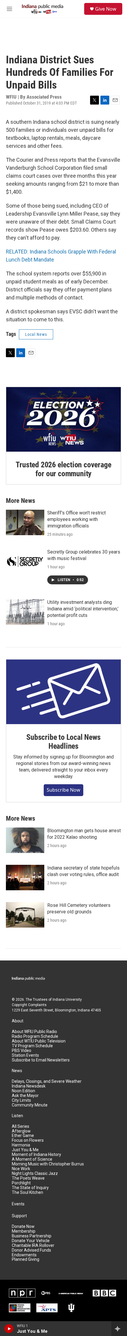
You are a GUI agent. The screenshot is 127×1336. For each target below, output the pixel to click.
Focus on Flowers (28, 1140)
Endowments (24, 1255)
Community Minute (30, 1105)
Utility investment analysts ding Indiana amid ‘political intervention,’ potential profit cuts (82, 608)
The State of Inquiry (30, 1188)
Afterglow (21, 1131)
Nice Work (21, 1169)
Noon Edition (23, 1091)
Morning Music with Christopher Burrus (48, 1164)
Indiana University (67, 999)
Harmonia (21, 1145)
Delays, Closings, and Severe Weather (47, 1081)
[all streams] (119, 1328)
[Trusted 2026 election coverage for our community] (63, 419)
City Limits (21, 1100)
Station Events (25, 1055)
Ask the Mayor (25, 1095)
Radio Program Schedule (35, 1036)
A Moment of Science (32, 1159)
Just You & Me (25, 1150)
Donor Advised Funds (31, 1250)
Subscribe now (63, 790)
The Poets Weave (28, 1178)
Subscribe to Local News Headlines (63, 741)
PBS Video (21, 1050)
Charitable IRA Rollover (33, 1245)
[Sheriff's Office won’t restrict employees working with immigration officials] (25, 522)
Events (18, 1204)
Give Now (105, 9)
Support (19, 1216)
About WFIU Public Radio (34, 1031)
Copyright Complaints (29, 1005)
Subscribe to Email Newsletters (41, 1060)
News (17, 1071)
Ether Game (23, 1135)
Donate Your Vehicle (31, 1241)
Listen (17, 1116)
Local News (36, 334)
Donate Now (23, 1226)
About (17, 1021)
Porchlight (21, 1183)
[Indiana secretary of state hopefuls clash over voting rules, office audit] (25, 877)
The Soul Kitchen (27, 1192)
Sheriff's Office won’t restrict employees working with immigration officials (76, 519)
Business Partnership (31, 1236)
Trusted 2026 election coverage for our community (63, 469)
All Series (20, 1126)
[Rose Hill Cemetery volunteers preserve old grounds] (25, 915)
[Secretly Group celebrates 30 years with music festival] (25, 561)
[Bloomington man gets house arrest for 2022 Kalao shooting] (25, 840)
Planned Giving (25, 1259)
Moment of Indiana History (36, 1154)
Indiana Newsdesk (28, 1086)
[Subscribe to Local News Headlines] (63, 692)
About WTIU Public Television (39, 1041)
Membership (23, 1231)
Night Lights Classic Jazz (35, 1173)
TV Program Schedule (32, 1046)
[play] (9, 1329)
